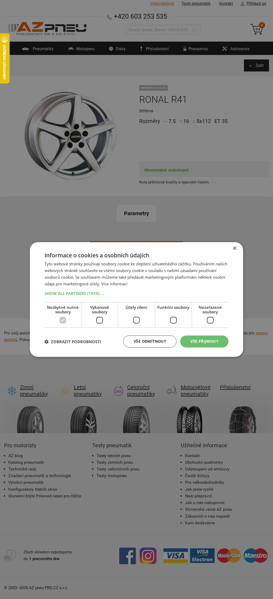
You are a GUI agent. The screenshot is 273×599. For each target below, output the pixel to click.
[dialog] (136, 299)
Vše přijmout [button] (204, 341)
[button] (136, 293)
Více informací (114, 283)
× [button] (234, 248)
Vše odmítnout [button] (150, 341)
